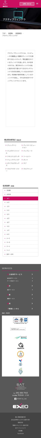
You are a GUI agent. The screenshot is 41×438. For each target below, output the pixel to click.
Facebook (20, 433)
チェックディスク (13, 160)
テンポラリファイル (12, 152)
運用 (8, 303)
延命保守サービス (12, 278)
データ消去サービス (12, 281)
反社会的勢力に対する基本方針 (20, 420)
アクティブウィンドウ (9, 35)
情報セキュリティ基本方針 (21, 425)
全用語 (9, 194)
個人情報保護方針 (20, 417)
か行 (8, 202)
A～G (8, 238)
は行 (8, 218)
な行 (8, 214)
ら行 (8, 230)
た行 (8, 210)
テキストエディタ (13, 156)
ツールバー (27, 156)
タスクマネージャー (12, 170)
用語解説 (18, 33)
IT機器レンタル (13, 308)
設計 (8, 286)
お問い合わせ (27, 4)
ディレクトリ (11, 145)
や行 (8, 226)
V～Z (8, 250)
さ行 (8, 206)
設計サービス (11, 289)
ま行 (8, 222)
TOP (4, 33)
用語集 (10, 33)
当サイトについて (20, 428)
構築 (8, 294)
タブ (24, 163)
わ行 (8, 234)
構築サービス (11, 298)
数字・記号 (10, 254)
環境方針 (20, 422)
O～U (8, 246)
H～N (8, 242)
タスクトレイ (28, 169)
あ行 (8, 198)
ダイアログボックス (12, 164)
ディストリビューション (28, 146)
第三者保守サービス (14, 274)
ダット (25, 160)
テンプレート (28, 151)
